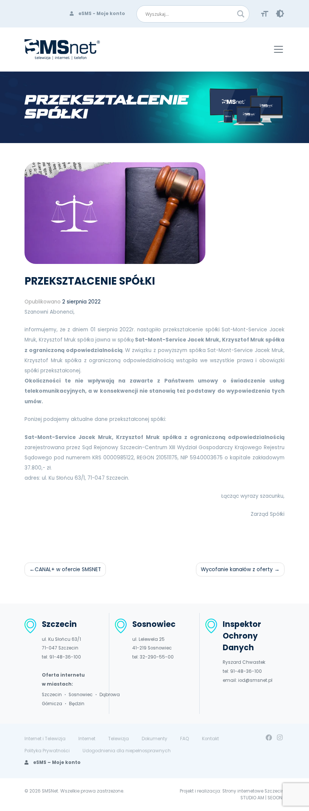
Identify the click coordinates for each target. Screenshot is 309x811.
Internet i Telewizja (45, 739)
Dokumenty (154, 739)
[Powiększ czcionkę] (265, 14)
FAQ (184, 739)
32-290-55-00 (157, 657)
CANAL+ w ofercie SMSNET (68, 569)
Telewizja (118, 739)
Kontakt (210, 739)
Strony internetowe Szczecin (253, 791)
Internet (86, 739)
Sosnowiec (81, 695)
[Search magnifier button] (241, 14)
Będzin (76, 704)
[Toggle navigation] (279, 49)
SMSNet (50, 791)
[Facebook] (269, 737)
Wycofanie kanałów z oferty (237, 569)
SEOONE (276, 798)
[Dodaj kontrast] (280, 14)
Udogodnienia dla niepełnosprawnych (127, 751)
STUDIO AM (252, 798)
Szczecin (52, 695)
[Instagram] (280, 737)
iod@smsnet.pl (255, 680)
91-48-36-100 (65, 657)
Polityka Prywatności (47, 751)
